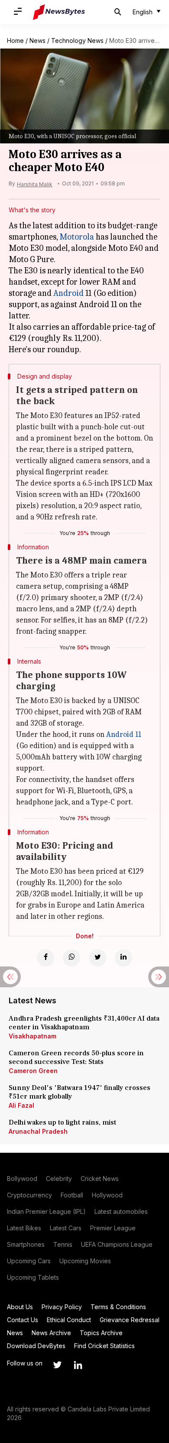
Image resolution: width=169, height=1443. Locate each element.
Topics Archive (101, 1332)
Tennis (62, 1244)
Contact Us (22, 1319)
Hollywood (107, 1195)
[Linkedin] (123, 957)
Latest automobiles (121, 1211)
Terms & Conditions (118, 1306)
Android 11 (123, 734)
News (37, 40)
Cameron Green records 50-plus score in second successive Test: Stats (76, 1057)
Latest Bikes (24, 1228)
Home (15, 40)
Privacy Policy (62, 1306)
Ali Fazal (21, 1105)
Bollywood (22, 1178)
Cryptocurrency (29, 1195)
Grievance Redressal (129, 1319)
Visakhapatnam (32, 1036)
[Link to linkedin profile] (78, 1365)
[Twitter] (97, 957)
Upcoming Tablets (33, 1277)
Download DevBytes (36, 1345)
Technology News (77, 40)
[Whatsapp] (71, 957)
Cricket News (100, 1178)
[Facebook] (45, 957)
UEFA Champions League (117, 1244)
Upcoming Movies (85, 1261)
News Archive (51, 1332)
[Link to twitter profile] (57, 1365)
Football (72, 1195)
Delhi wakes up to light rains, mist (62, 1122)
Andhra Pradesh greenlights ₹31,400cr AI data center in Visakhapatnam (84, 1022)
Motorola (76, 237)
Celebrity (59, 1178)
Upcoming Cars (29, 1261)
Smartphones (26, 1244)
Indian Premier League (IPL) (46, 1211)
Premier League (113, 1228)
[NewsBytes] (59, 12)
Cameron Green (33, 1070)
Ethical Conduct (69, 1319)
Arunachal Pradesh (38, 1131)
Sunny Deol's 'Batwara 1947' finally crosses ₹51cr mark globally (79, 1092)
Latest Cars (65, 1228)
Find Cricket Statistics (104, 1345)
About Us (20, 1306)
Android (68, 293)
